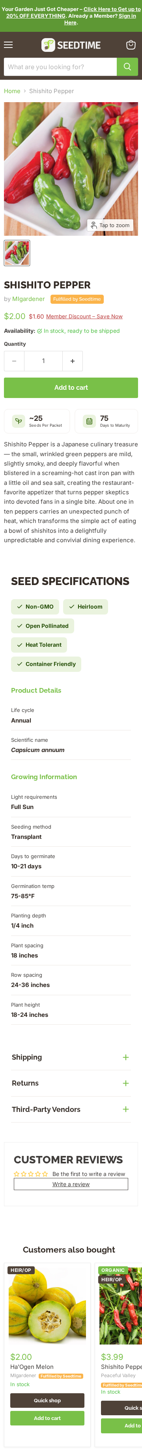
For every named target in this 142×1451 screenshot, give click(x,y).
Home (12, 91)
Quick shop (47, 1400)
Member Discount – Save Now (84, 316)
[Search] (127, 67)
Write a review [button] (71, 1184)
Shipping (27, 1057)
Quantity (15, 344)
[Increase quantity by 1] (73, 361)
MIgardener (28, 299)
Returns (25, 1083)
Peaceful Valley (118, 1375)
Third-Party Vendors (46, 1109)
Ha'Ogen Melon (32, 1366)
